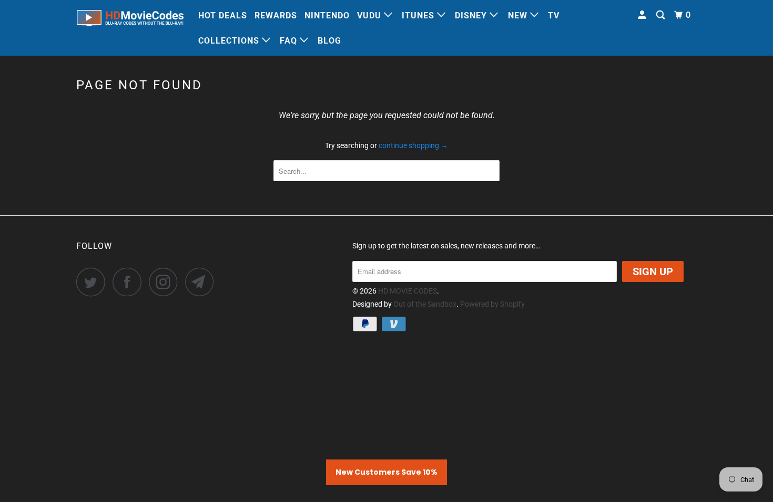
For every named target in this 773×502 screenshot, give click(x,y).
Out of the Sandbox (424, 304)
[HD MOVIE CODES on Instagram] (166, 281)
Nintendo (327, 15)
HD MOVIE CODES (407, 291)
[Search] (661, 15)
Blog (329, 41)
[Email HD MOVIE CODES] (202, 281)
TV (554, 15)
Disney (472, 15)
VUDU (370, 15)
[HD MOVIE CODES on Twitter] (93, 281)
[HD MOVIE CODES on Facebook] (130, 281)
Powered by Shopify (492, 304)
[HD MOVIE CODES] (130, 20)
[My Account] (643, 15)
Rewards (276, 15)
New (519, 15)
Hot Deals (222, 15)
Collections (230, 41)
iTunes (419, 15)
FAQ (290, 41)
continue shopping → (413, 145)
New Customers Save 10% (386, 472)
